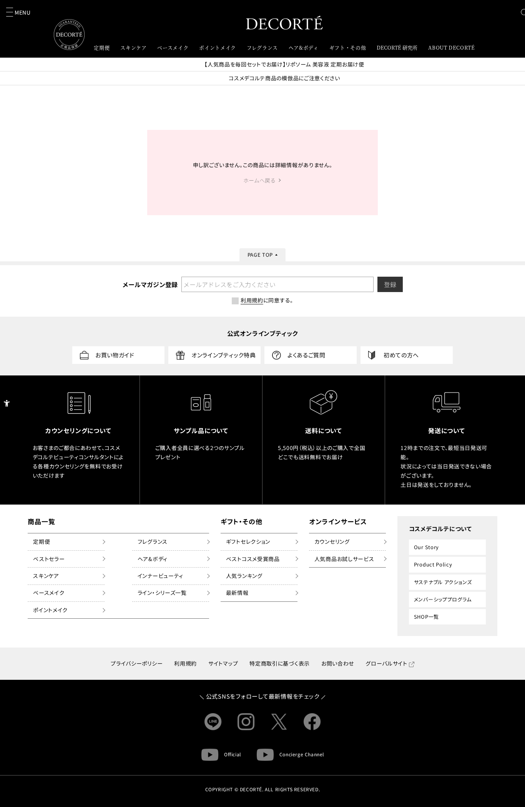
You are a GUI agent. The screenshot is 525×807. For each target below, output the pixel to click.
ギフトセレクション (248, 541)
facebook (312, 722)
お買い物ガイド (115, 355)
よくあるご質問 (306, 355)
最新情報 (237, 592)
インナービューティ (160, 576)
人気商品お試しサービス (344, 559)
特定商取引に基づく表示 (279, 663)
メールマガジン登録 (150, 284)
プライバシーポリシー (137, 663)
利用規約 (185, 663)
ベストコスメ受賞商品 (253, 559)
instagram (246, 722)
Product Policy (433, 564)
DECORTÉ (284, 22)
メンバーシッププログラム (443, 599)
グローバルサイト (386, 663)
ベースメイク (48, 592)
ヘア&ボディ (153, 559)
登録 (390, 284)
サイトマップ (223, 663)
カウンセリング (332, 541)
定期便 (41, 541)
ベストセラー (49, 559)
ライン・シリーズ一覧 (162, 592)
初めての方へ (401, 355)
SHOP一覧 (426, 616)
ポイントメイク (50, 610)
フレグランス (153, 541)
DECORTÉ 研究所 (397, 47)
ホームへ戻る (259, 180)
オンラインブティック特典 (223, 355)
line (213, 722)
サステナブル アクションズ (443, 582)
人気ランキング (244, 576)
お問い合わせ (337, 663)
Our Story (426, 547)
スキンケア (46, 576)
